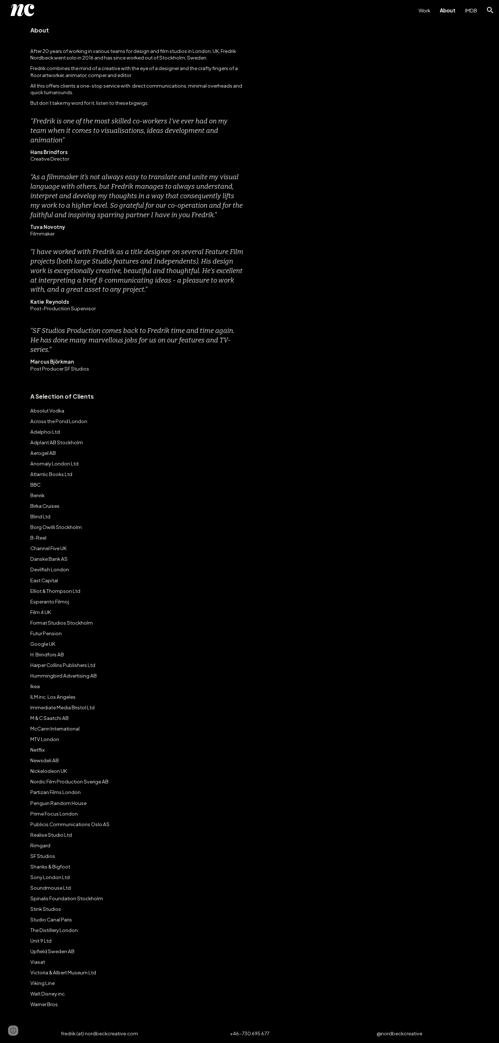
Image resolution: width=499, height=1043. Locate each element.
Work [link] (424, 10)
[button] (490, 10)
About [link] (448, 10)
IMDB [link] (471, 10)
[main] (137, 522)
